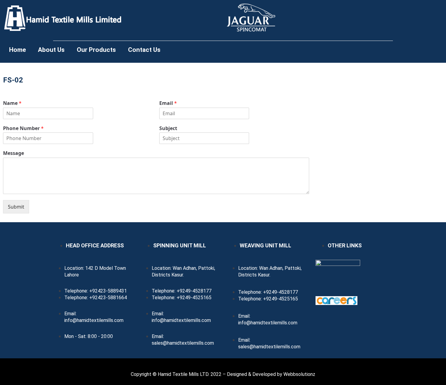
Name (12, 103)
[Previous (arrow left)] (10, 192)
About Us (51, 49)
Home (17, 49)
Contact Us (144, 49)
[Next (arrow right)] (435, 192)
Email (168, 103)
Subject (168, 128)
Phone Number (23, 128)
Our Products (96, 49)
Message (13, 153)
